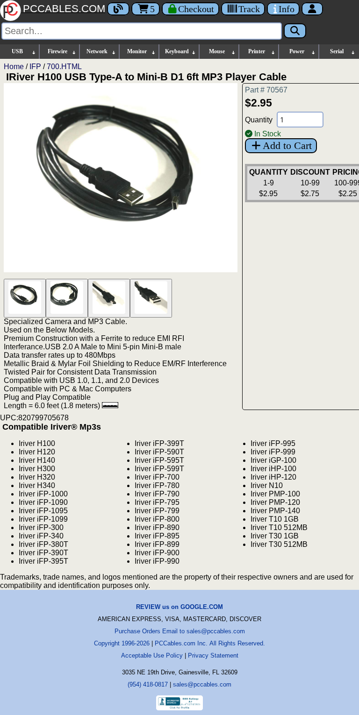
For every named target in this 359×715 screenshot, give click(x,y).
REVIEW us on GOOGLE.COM (179, 606)
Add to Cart (287, 145)
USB (17, 51)
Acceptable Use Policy (152, 655)
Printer (256, 51)
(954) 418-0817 (148, 684)
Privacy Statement (213, 655)
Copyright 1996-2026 (122, 643)
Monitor (137, 51)
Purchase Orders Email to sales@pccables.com (180, 631)
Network (97, 51)
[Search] (295, 30)
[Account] (312, 8)
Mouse (217, 51)
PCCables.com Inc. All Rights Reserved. (210, 643)
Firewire (57, 51)
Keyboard (177, 51)
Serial (337, 51)
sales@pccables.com (202, 684)
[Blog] (118, 8)
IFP (35, 67)
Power (296, 51)
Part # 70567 (266, 90)
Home (14, 67)
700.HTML (64, 67)
